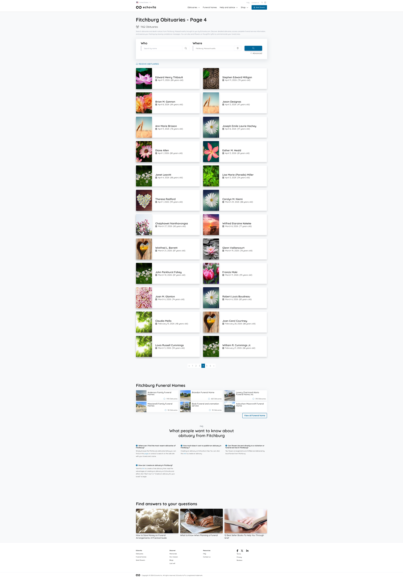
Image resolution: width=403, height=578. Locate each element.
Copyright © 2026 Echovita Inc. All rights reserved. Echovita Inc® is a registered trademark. (172, 575)
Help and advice (227, 7)
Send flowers (260, 7)
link (185, 454)
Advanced (257, 53)
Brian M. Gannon (165, 101)
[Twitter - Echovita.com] (242, 551)
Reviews (239, 560)
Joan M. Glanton (165, 296)
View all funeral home (254, 415)
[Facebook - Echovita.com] (237, 551)
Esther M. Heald (231, 150)
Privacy (239, 557)
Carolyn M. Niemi (232, 199)
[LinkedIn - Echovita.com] (247, 551)
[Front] (146, 7)
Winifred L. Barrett (166, 247)
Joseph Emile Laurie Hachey (239, 126)
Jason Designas (231, 101)
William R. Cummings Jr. (236, 345)
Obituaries (192, 7)
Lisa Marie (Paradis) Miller (238, 174)
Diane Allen (162, 150)
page (146, 454)
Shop (243, 7)
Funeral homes (210, 7)
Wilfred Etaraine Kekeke (236, 223)
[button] (143, 2)
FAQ (248, 3)
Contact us (255, 3)
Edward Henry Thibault (169, 77)
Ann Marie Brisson (166, 126)
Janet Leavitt (163, 174)
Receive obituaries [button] (149, 64)
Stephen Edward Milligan (237, 77)
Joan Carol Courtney (234, 320)
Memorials (173, 554)
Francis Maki (229, 272)
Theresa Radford (165, 199)
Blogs (171, 560)
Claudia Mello (163, 320)
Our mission (173, 557)
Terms (239, 554)
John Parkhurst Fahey (168, 272)
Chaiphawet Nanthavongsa (171, 223)
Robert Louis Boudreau (236, 296)
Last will (172, 563)
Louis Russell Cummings (169, 345)
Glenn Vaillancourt (233, 247)
